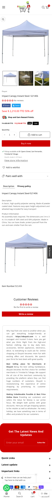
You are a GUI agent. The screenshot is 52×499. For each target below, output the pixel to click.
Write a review (26, 314)
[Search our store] (44, 7)
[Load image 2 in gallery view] (26, 78)
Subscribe (41, 442)
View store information (16, 160)
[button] (7, 100)
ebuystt (4, 91)
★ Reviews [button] (49, 252)
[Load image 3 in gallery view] (42, 78)
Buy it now (26, 143)
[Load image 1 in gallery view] (10, 78)
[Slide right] (48, 78)
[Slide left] (4, 78)
